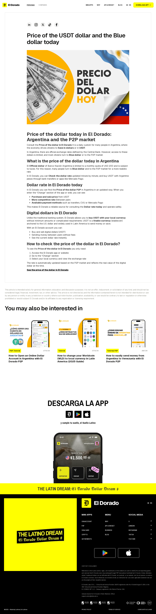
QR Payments (87, 539)
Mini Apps (89, 5)
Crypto (85, 534)
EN (151, 503)
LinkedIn (132, 526)
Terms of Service (114, 609)
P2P (83, 526)
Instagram (133, 530)
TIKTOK (131, 534)
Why (106, 521)
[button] (89, 5)
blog (107, 534)
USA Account (87, 521)
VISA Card (85, 530)
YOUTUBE (132, 539)
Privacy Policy (86, 609)
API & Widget (110, 526)
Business (108, 530)
